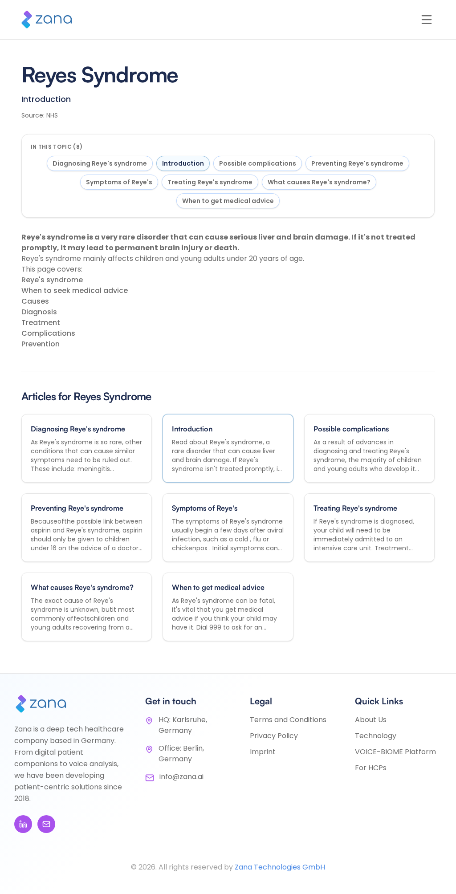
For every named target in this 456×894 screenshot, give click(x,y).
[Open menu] (427, 20)
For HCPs (371, 768)
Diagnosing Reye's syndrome (100, 163)
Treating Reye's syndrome (209, 182)
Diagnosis (39, 312)
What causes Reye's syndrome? (319, 182)
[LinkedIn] (23, 824)
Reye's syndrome (52, 280)
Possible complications (257, 163)
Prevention (40, 344)
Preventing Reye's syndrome (357, 163)
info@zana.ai (181, 777)
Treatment (40, 322)
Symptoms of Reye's (119, 182)
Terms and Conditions (288, 720)
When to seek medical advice (74, 290)
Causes (35, 301)
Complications (48, 333)
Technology (375, 736)
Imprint (263, 752)
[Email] (46, 824)
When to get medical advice (228, 200)
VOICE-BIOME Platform (395, 752)
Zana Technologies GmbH (280, 867)
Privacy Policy (274, 736)
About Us (371, 720)
